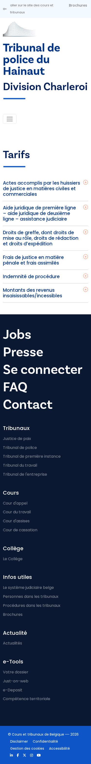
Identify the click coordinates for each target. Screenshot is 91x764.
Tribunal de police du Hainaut (31, 60)
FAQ (15, 387)
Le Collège (13, 559)
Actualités (12, 643)
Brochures (78, 5)
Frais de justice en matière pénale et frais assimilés (33, 260)
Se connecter (43, 369)
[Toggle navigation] (10, 119)
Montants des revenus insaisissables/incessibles (32, 293)
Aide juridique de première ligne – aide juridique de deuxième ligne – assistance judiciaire (39, 213)
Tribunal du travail (20, 465)
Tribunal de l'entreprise (25, 474)
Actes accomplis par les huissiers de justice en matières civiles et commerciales (41, 188)
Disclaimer (19, 741)
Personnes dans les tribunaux (30, 596)
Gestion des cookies (27, 748)
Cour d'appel (15, 503)
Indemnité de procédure (31, 276)
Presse (23, 352)
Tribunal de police (20, 447)
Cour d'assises (16, 521)
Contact (27, 404)
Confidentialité (45, 741)
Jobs (17, 334)
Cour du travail (17, 512)
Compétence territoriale (26, 699)
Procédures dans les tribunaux (31, 605)
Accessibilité (59, 748)
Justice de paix (17, 438)
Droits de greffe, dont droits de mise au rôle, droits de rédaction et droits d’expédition (40, 238)
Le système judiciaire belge (28, 587)
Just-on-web (15, 681)
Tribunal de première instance (32, 456)
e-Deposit (12, 690)
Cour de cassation (20, 530)
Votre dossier (15, 672)
